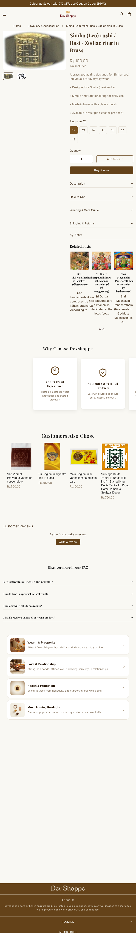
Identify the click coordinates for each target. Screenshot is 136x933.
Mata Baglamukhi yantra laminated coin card (83, 478)
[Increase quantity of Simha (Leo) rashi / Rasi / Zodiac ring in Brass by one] (89, 159)
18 (75, 140)
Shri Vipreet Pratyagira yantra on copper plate (19, 478)
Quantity (75, 150)
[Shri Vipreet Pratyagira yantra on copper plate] (21, 456)
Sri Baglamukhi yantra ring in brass (52, 476)
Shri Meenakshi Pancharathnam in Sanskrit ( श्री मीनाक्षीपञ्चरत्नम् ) (102, 282)
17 (123, 131)
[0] (129, 14)
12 (75, 131)
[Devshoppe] (68, 14)
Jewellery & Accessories (43, 25)
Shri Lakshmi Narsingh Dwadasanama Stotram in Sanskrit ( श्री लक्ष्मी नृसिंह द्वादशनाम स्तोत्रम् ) (123, 284)
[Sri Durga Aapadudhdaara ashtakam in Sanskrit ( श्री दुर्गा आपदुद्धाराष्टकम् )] (79, 261)
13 (84, 131)
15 (104, 131)
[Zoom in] (59, 38)
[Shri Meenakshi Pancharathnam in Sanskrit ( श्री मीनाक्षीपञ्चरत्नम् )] (101, 261)
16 (114, 131)
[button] (99, 329)
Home (17, 25)
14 (94, 131)
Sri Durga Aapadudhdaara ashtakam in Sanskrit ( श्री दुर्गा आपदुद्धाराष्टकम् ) (80, 282)
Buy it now (101, 170)
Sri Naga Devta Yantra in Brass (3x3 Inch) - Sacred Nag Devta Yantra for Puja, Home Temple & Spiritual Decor (115, 483)
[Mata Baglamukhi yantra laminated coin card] (84, 456)
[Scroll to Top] (129, 914)
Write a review (68, 542)
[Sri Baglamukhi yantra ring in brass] (52, 456)
